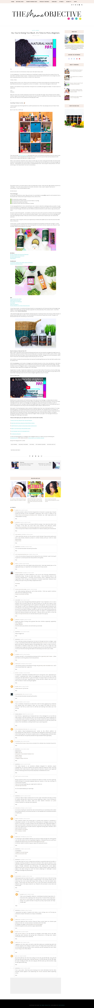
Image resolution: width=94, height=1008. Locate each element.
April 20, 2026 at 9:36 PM (23, 931)
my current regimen (40, 444)
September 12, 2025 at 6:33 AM (24, 818)
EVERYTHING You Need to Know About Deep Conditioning (24, 425)
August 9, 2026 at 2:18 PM (25, 968)
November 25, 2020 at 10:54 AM (25, 619)
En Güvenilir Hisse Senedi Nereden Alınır (24, 753)
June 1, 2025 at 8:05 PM (25, 741)
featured (32, 444)
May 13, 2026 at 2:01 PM (25, 942)
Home (12, 1)
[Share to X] (33, 456)
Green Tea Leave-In (14, 304)
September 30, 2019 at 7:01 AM (26, 546)
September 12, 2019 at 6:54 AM (26, 534)
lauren (16, 818)
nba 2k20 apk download (20, 785)
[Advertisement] (35, 176)
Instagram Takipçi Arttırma (21, 758)
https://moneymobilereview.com (23, 613)
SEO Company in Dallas (20, 831)
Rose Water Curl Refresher (16, 301)
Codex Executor (18, 688)
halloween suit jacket (50, 800)
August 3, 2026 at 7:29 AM (29, 894)
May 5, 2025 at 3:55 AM (32, 729)
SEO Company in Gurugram (21, 829)
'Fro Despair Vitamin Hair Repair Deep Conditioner (21, 262)
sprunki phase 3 (22, 933)
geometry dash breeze (47, 656)
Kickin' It (68, 1)
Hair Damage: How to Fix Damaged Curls (20, 431)
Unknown (17, 619)
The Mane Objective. (45, 1005)
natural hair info (15, 450)
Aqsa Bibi (22, 894)
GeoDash (37, 959)
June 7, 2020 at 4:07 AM (25, 600)
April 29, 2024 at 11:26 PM (27, 694)
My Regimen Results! (16, 433)
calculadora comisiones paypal (35, 924)
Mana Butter (13, 258)
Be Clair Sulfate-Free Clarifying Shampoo (19, 254)
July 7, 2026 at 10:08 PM (21, 956)
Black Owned (35, 30)
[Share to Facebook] (30, 456)
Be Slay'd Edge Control (15, 257)
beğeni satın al (18, 752)
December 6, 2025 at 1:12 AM (26, 876)
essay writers (18, 534)
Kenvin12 (16, 931)
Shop (75, 1)
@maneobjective (14, 437)
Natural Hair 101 (51, 444)
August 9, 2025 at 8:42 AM (25, 764)
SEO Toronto (39, 971)
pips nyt (48, 912)
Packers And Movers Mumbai (20, 589)
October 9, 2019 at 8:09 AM (23, 563)
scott (16, 776)
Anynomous (17, 522)
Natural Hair (19, 1)
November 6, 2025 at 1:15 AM (25, 859)
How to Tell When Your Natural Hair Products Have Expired (76, 71)
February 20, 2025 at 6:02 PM (27, 714)
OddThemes (61, 1005)
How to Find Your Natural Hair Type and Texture (21, 420)
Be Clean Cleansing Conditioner (17, 255)
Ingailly (16, 563)
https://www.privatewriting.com (21, 554)
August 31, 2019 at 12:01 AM (25, 522)
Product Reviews (44, 1)
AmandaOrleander (18, 572)
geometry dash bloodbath (44, 665)
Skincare (54, 1)
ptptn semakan (25, 867)
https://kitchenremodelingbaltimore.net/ (34, 841)
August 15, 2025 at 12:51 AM (25, 795)
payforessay (20, 566)
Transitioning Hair (31, 1)
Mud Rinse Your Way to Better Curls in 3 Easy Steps (76, 97)
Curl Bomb (12, 303)
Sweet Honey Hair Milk (15, 300)
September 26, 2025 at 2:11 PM (26, 836)
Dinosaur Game (25, 743)
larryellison (17, 663)
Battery (16, 672)
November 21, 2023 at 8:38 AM (24, 672)
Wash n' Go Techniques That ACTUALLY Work (21, 428)
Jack (16, 956)
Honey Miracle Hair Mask (15, 298)
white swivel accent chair (21, 853)
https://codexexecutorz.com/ (21, 729)
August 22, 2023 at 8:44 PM (24, 654)
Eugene (16, 510)
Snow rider (21, 720)
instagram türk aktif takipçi (21, 852)
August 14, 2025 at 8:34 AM (23, 776)
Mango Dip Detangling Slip (16, 263)
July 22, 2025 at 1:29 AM (24, 749)
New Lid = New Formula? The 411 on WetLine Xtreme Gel (76, 84)
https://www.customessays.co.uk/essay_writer (26, 515)
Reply (16, 518)
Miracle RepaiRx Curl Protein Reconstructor (20, 305)
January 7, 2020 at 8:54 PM (32, 589)
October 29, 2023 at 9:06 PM (26, 663)
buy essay (17, 583)
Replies (17, 891)
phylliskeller (17, 741)
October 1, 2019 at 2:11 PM (33, 554)
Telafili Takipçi (18, 755)
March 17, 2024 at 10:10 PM (23, 686)
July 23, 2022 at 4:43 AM (24, 631)
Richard (16, 686)
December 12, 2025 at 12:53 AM (26, 910)
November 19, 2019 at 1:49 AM (28, 572)
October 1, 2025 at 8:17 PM (25, 848)
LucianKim (17, 654)
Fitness (61, 1)
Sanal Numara (18, 756)
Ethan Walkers (18, 876)
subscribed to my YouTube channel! (36, 437)
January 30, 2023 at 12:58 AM (25, 639)
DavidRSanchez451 (18, 694)
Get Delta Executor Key (31, 882)
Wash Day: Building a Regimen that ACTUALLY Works (23, 423)
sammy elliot (17, 836)
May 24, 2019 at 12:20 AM (22, 510)
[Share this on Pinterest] (36, 456)
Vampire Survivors (43, 642)
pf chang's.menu (21, 948)
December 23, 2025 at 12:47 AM (26, 919)
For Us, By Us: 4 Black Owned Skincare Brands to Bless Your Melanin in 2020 (76, 90)
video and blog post (22, 155)
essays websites (19, 624)
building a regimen (23, 444)
